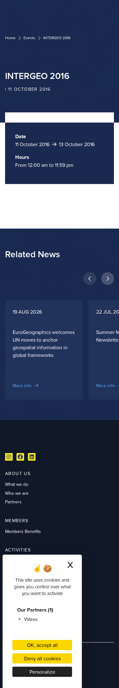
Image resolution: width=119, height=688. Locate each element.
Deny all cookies (42, 658)
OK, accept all (42, 645)
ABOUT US (17, 473)
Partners (13, 502)
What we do (16, 484)
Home (10, 38)
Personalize (42, 671)
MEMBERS (17, 520)
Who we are (17, 493)
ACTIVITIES (18, 550)
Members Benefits (23, 531)
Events (29, 38)
